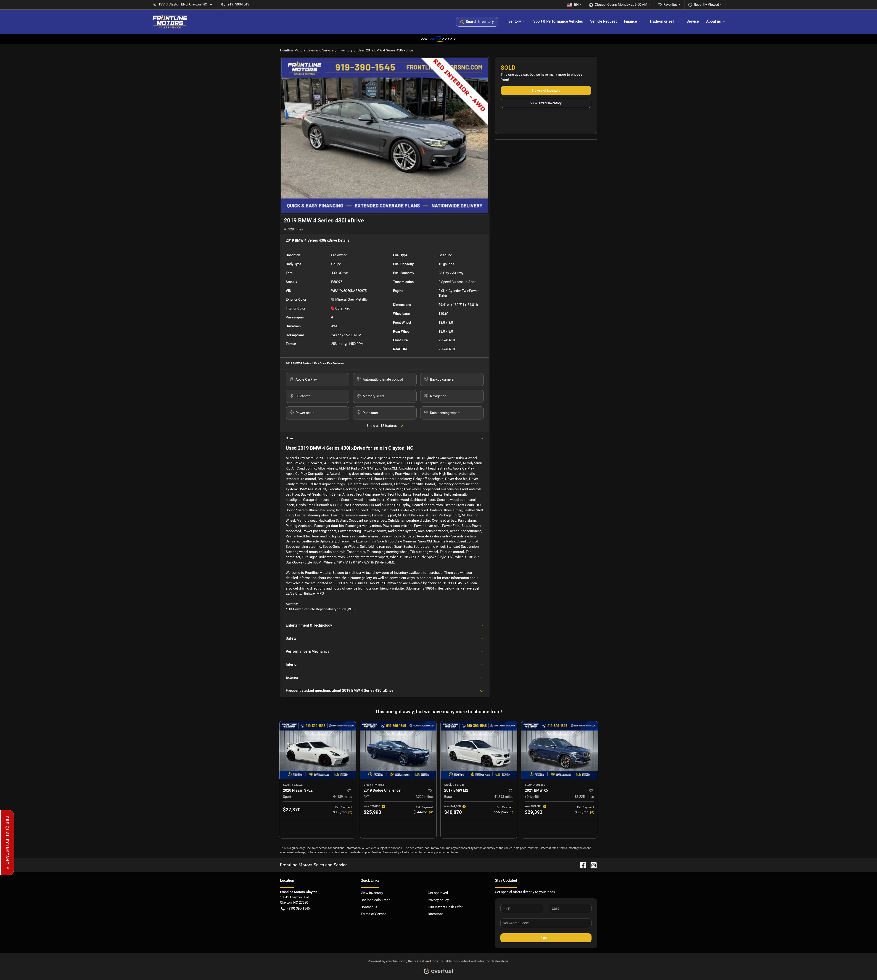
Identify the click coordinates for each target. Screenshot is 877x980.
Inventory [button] (513, 21)
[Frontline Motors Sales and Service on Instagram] (591, 865)
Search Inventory (480, 21)
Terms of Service (373, 914)
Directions (436, 914)
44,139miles (342, 797)
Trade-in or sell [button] (661, 21)
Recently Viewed (706, 5)
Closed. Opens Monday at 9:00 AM (621, 5)
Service (693, 21)
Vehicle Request (603, 21)
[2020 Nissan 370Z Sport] (317, 750)
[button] (184, 4)
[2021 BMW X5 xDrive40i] (559, 750)
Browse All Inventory (545, 90)
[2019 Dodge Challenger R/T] (398, 750)
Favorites (670, 5)
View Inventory (372, 893)
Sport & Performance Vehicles (558, 21)
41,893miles (503, 797)
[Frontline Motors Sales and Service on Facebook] (581, 865)
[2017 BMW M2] (479, 750)
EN (576, 5)
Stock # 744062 (374, 784)
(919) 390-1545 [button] (238, 4)
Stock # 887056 (454, 784)
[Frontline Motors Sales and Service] (170, 22)
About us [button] (713, 21)
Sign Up (546, 938)
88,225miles (584, 797)
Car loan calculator (375, 900)
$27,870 (292, 809)
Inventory (345, 50)
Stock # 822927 (293, 784)
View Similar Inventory (546, 103)
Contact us (369, 907)
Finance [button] (630, 21)
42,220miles (423, 797)
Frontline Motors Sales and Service (306, 50)
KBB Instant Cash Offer (445, 907)
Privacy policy (438, 900)
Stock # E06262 (535, 784)
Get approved (438, 893)
